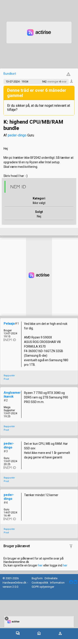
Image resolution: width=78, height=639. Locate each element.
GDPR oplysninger (43, 586)
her (40, 565)
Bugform (37, 578)
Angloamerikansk (12, 394)
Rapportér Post (9, 377)
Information (57, 582)
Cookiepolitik (40, 582)
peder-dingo (17, 135)
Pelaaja (9, 323)
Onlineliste (50, 578)
